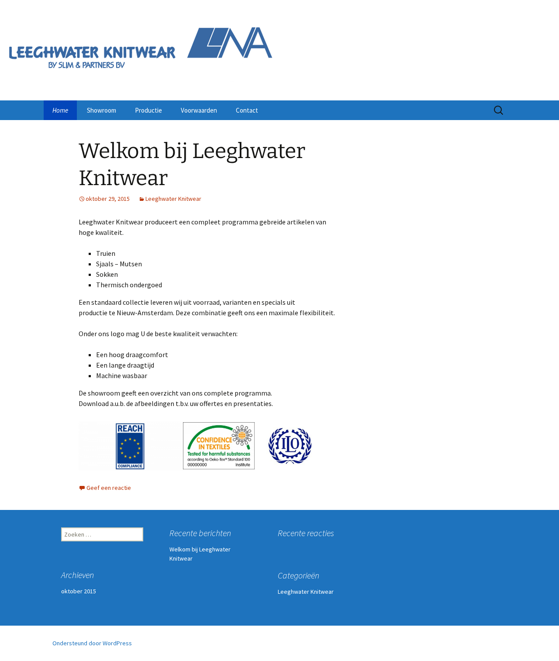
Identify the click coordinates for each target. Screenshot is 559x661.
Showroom (101, 110)
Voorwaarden (199, 110)
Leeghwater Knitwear (173, 199)
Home (60, 110)
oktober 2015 (78, 591)
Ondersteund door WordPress (92, 643)
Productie (148, 110)
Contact (247, 110)
